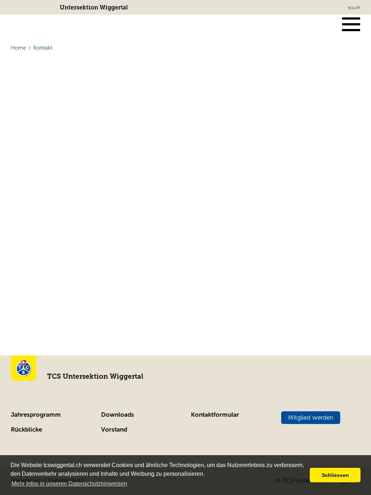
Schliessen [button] (335, 475)
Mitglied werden (310, 417)
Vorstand (114, 429)
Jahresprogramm (36, 414)
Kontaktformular (215, 414)
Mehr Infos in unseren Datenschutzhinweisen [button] (69, 484)
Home (18, 48)
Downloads (117, 414)
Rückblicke (26, 429)
